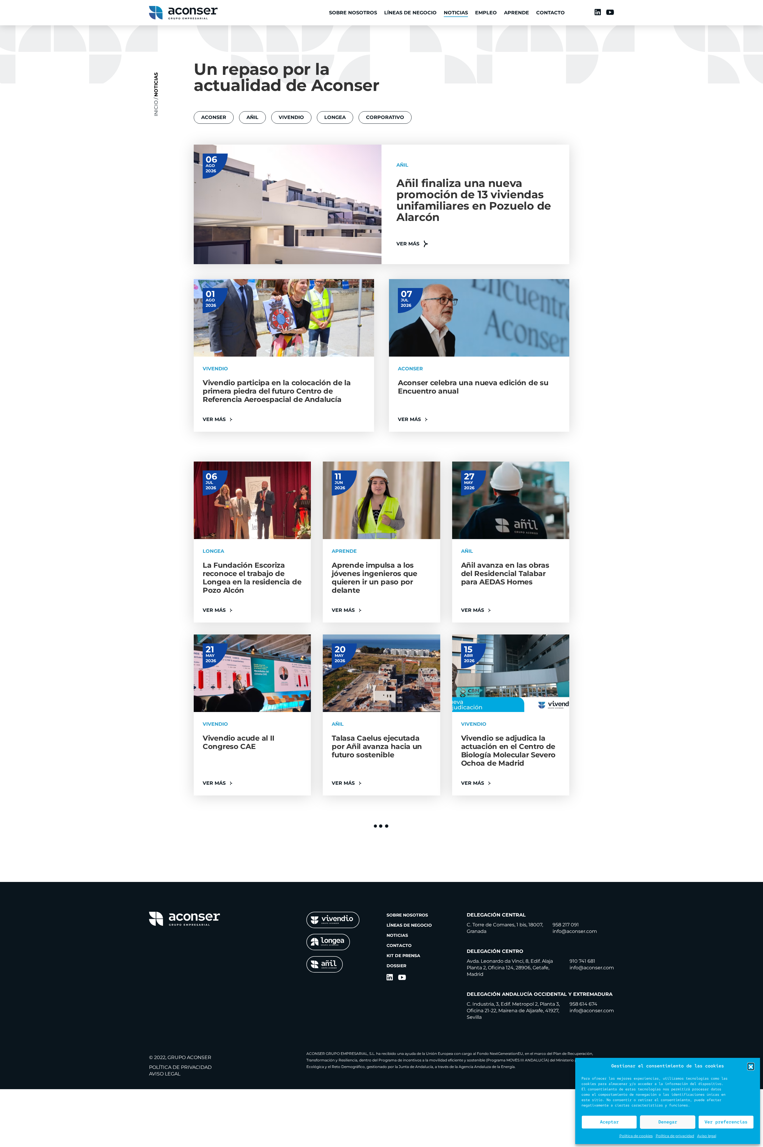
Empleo (486, 13)
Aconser (213, 117)
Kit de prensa (403, 955)
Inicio (156, 108)
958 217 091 (566, 925)
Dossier (396, 965)
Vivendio (291, 117)
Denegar (667, 1122)
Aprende (516, 13)
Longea (335, 117)
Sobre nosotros (353, 13)
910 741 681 (582, 961)
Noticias (456, 13)
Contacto (550, 13)
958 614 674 (583, 1004)
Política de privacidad (675, 1136)
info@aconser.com (575, 931)
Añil (252, 117)
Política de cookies (636, 1136)
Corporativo (385, 117)
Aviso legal (706, 1136)
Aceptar (609, 1122)
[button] (751, 1066)
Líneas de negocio (410, 13)
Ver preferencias (726, 1122)
